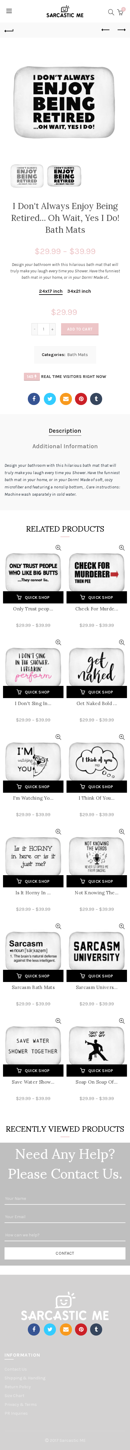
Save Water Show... (33, 1082)
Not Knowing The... (97, 893)
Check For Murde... (96, 609)
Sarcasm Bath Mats (33, 987)
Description (65, 430)
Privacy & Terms (21, 1404)
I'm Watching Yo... (33, 798)
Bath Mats (77, 354)
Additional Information (65, 446)
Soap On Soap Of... (97, 1082)
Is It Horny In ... (33, 893)
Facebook (34, 399)
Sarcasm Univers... (97, 987)
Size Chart (14, 1395)
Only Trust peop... (33, 609)
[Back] (9, 30)
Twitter (50, 399)
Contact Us (16, 1369)
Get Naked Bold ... (96, 703)
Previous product (105, 30)
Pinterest (81, 399)
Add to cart (80, 329)
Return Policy (18, 1386)
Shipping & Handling (25, 1378)
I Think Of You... (97, 798)
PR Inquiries (16, 1413)
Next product (120, 30)
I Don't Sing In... (33, 703)
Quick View (58, 548)
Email (66, 399)
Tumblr (96, 399)
